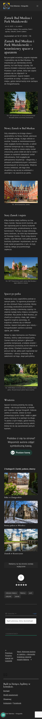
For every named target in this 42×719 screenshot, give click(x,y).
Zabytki (13, 31)
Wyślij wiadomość (10, 695)
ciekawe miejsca (11, 593)
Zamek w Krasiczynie (13, 553)
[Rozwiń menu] (37, 6)
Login (35, 613)
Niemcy (22, 593)
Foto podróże (23, 29)
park (30, 593)
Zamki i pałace (21, 31)
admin (20, 26)
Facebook (17, 703)
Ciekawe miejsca (12, 29)
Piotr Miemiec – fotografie (19, 6)
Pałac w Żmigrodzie (13, 497)
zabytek (8, 596)
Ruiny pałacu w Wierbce (14, 525)
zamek (17, 596)
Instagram (7, 703)
